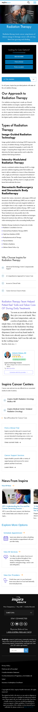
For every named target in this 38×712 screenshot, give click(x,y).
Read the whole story (8, 344)
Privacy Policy (6, 666)
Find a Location (19, 67)
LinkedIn (25, 624)
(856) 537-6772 (28, 707)
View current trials (12, 442)
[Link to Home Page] (19, 601)
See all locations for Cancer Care (15, 418)
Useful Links (10, 612)
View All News (6, 486)
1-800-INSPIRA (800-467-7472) (19, 632)
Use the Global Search (29, 2)
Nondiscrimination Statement (10, 672)
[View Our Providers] (5, 581)
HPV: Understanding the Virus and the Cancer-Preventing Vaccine (15, 507)
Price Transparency (9, 607)
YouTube (17, 624)
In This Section (9, 79)
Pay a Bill (19, 607)
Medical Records (29, 607)
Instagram (21, 624)
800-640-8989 (19, 56)
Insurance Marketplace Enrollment (12, 683)
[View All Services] (6, 560)
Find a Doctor (19, 62)
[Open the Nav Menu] (34, 2)
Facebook (12, 624)
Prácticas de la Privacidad (9, 669)
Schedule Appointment (13, 533)
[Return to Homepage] (6, 2)
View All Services (11, 552)
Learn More (9, 467)
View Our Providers (12, 575)
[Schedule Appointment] (6, 539)
